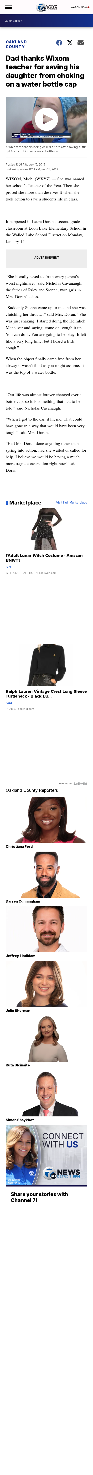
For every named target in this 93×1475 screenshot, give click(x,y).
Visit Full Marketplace (71, 502)
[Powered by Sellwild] (80, 783)
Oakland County (16, 44)
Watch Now (79, 7)
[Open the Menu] (8, 7)
